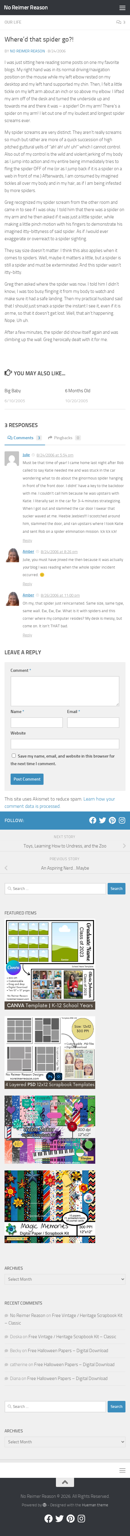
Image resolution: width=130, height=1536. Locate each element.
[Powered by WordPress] (45, 1505)
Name (17, 711)
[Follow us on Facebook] (92, 820)
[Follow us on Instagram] (121, 820)
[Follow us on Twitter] (102, 820)
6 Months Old (77, 390)
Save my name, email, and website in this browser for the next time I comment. (63, 760)
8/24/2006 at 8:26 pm (59, 551)
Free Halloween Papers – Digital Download (68, 1350)
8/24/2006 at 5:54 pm (55, 455)
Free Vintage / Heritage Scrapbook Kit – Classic (72, 1336)
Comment (21, 670)
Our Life (13, 22)
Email (73, 711)
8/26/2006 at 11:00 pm (60, 595)
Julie (26, 455)
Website (18, 733)
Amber (28, 551)
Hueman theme (95, 1505)
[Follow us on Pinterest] (112, 820)
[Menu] (122, 7)
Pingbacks (66, 437)
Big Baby (13, 390)
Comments (27, 437)
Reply (27, 540)
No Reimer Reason (25, 7)
